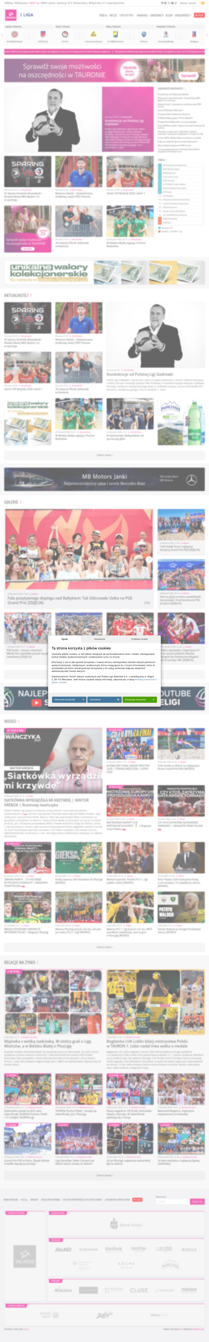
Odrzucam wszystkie (65, 699)
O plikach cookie (139, 639)
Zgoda (64, 639)
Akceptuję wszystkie (135, 699)
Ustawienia (99, 639)
